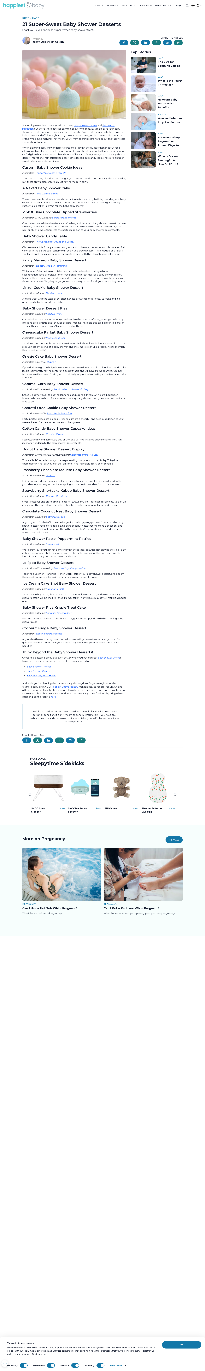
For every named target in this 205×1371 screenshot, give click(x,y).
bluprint (51, 362)
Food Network (54, 293)
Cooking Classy (54, 434)
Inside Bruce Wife (56, 338)
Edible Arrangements (64, 217)
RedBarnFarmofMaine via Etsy (71, 389)
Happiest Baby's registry (64, 687)
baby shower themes (85, 125)
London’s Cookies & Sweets (51, 173)
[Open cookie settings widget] (4, 1363)
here (53, 697)
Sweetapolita (53, 544)
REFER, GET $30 (163, 5)
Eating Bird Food (55, 517)
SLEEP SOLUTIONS (117, 5)
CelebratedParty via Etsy (84, 454)
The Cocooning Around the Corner (55, 241)
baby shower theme (109, 657)
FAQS (178, 5)
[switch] (51, 1365)
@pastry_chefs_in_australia (51, 265)
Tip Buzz (50, 475)
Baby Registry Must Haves (41, 675)
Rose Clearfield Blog (47, 193)
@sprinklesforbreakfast (49, 633)
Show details (116, 1365)
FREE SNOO (145, 5)
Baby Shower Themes (39, 666)
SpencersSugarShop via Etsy (70, 568)
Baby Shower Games (38, 671)
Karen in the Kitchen (57, 496)
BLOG (133, 5)
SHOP (98, 5)
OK (181, 1344)
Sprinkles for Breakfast (59, 413)
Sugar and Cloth (55, 589)
